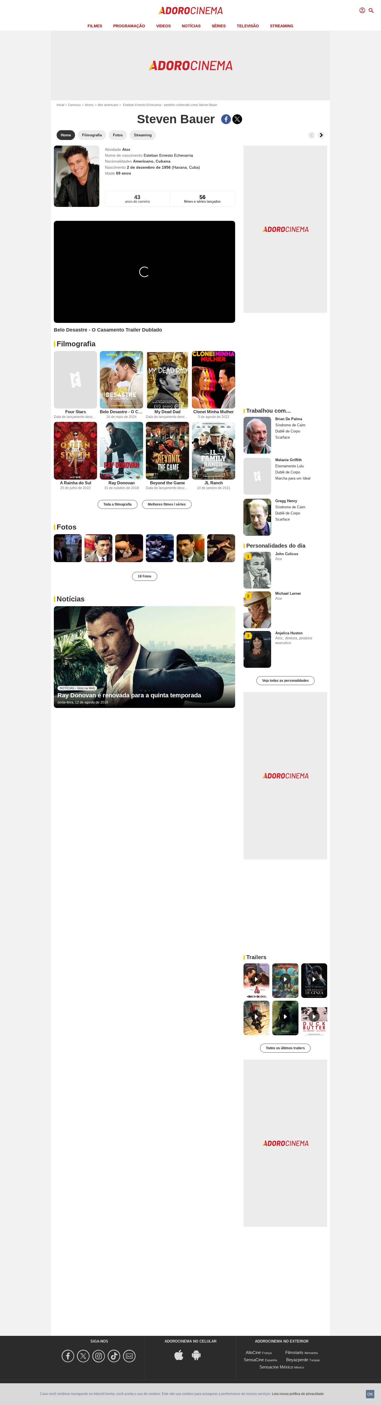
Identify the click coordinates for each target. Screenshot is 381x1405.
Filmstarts (294, 1352)
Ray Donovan (121, 482)
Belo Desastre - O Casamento (121, 411)
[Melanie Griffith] (257, 476)
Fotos (66, 527)
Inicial (60, 105)
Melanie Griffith (288, 460)
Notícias (191, 26)
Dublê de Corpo (287, 431)
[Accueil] (190, 11)
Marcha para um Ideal (292, 478)
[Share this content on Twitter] (237, 119)
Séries (219, 26)
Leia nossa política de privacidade (298, 1394)
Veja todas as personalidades (285, 681)
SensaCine (254, 1359)
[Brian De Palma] (257, 435)
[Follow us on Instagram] (99, 1356)
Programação (129, 26)
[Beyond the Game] (167, 451)
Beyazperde (297, 1359)
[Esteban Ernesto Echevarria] (76, 176)
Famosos (74, 105)
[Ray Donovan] (121, 451)
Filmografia (76, 344)
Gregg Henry (286, 501)
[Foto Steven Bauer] (68, 548)
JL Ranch (213, 482)
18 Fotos (144, 576)
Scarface (282, 437)
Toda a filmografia (117, 504)
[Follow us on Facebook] (69, 1356)
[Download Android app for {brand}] (199, 1354)
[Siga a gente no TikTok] (115, 1356)
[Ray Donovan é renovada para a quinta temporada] (144, 657)
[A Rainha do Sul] (75, 451)
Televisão (248, 26)
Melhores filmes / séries (167, 504)
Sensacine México (276, 1367)
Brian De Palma (288, 419)
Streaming (281, 26)
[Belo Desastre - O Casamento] (121, 380)
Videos (163, 26)
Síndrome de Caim (290, 425)
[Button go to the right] (321, 135)
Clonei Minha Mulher (213, 411)
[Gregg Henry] (257, 517)
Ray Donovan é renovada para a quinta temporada (129, 695)
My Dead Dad (167, 411)
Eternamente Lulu (289, 466)
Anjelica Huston (289, 633)
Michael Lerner (288, 593)
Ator (126, 149)
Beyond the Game (167, 482)
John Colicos (286, 554)
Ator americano (108, 105)
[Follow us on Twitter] (84, 1356)
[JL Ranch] (213, 451)
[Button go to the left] (311, 135)
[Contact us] (130, 1356)
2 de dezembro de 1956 (149, 167)
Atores (89, 105)
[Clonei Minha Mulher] (213, 380)
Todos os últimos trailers (285, 1048)
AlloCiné (253, 1352)
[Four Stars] (75, 380)
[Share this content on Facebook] (226, 119)
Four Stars (75, 411)
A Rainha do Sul (75, 482)
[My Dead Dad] (167, 380)
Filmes (95, 26)
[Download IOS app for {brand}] (182, 1354)
